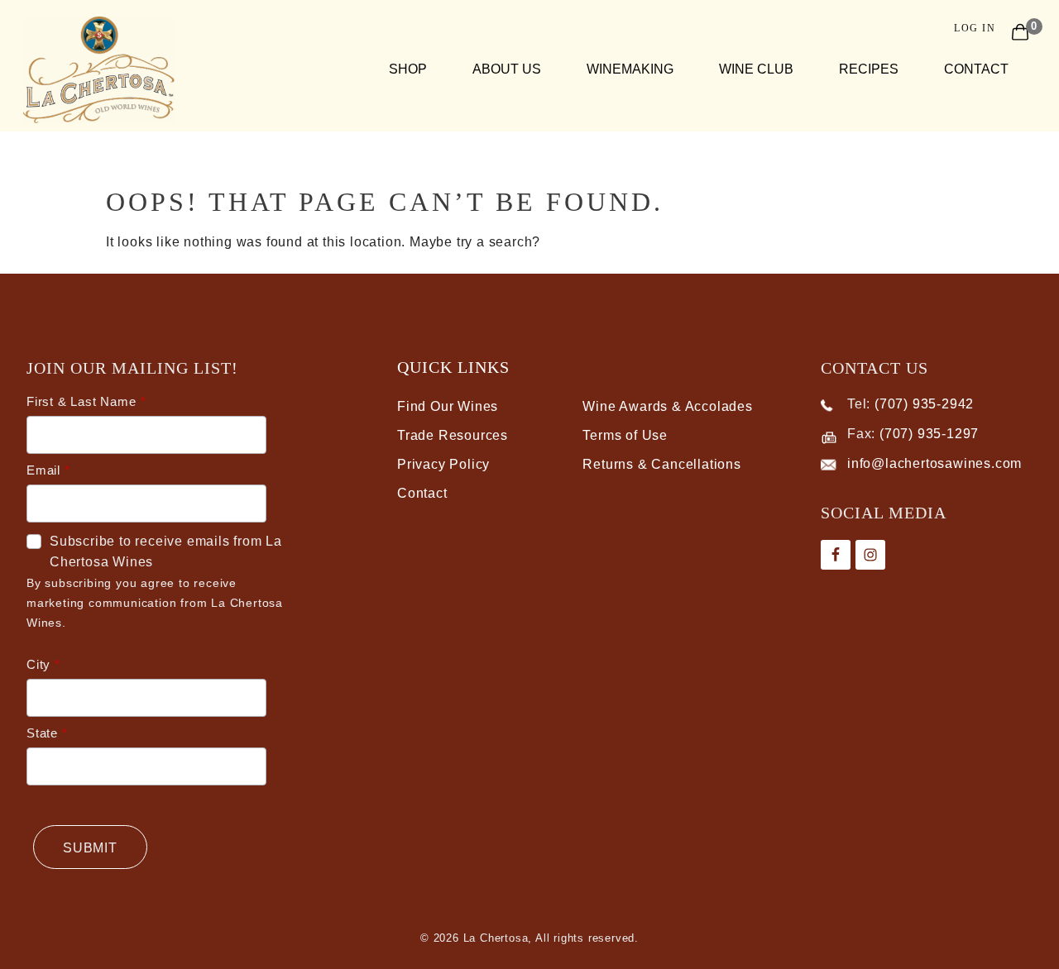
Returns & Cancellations (661, 464)
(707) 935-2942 (924, 404)
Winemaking (630, 69)
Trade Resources (452, 435)
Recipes (868, 69)
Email (43, 470)
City (38, 664)
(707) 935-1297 (929, 434)
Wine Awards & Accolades (667, 406)
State (42, 733)
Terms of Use (625, 435)
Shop (408, 69)
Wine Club (756, 69)
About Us (506, 69)
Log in (974, 28)
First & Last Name (81, 401)
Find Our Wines (447, 406)
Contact (976, 69)
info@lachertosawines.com (934, 463)
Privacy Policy (443, 464)
